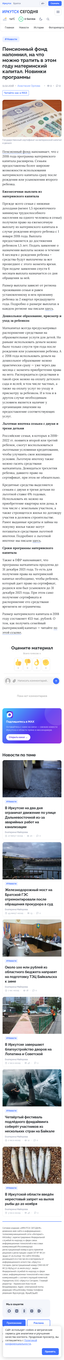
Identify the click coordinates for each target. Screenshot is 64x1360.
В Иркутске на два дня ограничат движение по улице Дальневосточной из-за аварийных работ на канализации (30, 817)
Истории (39, 27)
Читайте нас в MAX (15, 92)
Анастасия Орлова (28, 85)
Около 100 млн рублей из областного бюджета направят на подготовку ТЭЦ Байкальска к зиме (31, 974)
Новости (24, 27)
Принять (50, 1351)
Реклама (39, 1322)
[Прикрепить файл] (14, 681)
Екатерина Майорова (16, 832)
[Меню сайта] (58, 11)
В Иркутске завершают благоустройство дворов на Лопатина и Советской (28, 1049)
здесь (49, 308)
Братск (17, 3)
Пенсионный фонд (16, 152)
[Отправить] (56, 681)
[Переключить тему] (41, 19)
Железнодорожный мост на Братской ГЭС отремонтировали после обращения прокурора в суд (29, 897)
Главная (9, 27)
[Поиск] (48, 19)
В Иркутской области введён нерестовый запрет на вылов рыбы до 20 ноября (29, 1199)
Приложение (14, 1322)
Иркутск (6, 3)
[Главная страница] (20, 12)
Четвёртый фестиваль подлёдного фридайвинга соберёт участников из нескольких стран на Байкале (30, 1124)
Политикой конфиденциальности (21, 1342)
